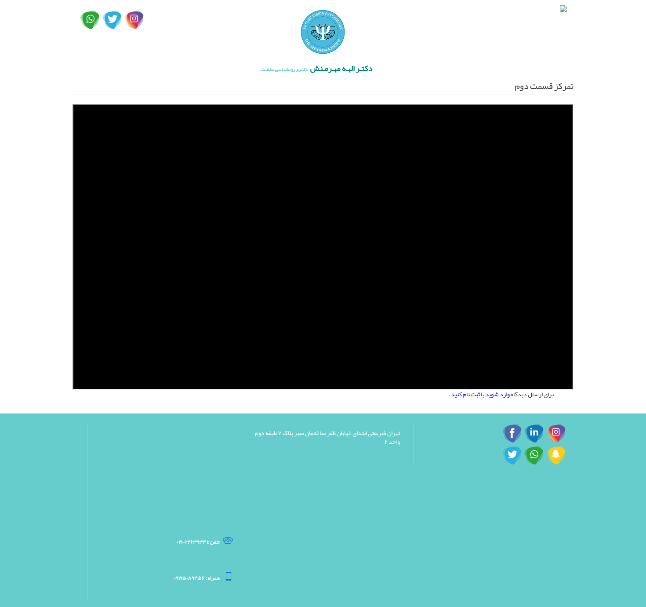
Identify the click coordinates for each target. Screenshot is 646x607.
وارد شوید (497, 394)
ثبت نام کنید (465, 394)
